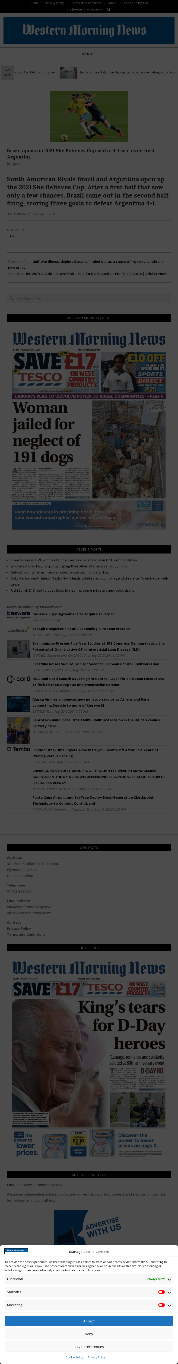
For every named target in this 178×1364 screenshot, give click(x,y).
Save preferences (89, 1346)
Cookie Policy (74, 1357)
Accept (89, 1321)
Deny (89, 1333)
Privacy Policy (96, 1357)
